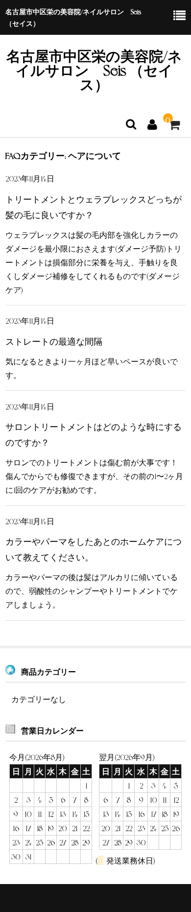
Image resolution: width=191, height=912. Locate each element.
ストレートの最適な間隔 (53, 340)
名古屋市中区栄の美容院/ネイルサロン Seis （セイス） (94, 69)
